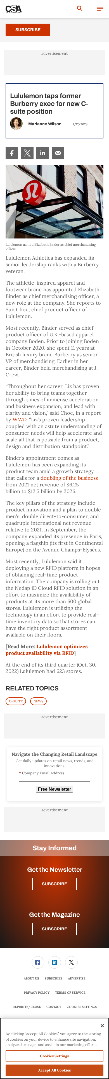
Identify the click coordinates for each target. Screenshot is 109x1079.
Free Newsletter (54, 789)
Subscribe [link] (53, 978)
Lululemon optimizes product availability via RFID (47, 649)
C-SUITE (16, 701)
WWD (20, 419)
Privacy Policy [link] (36, 993)
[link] (12, 153)
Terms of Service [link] (70, 993)
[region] (54, 1048)
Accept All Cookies (54, 1070)
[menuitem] (12, 153)
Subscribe (28, 30)
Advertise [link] (77, 978)
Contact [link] (53, 1007)
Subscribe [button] (54, 884)
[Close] (102, 1026)
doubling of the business (69, 478)
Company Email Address (41, 773)
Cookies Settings (82, 1006)
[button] (100, 9)
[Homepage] (14, 9)
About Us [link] (31, 978)
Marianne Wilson (44, 124)
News (38, 701)
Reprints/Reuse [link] (27, 1007)
